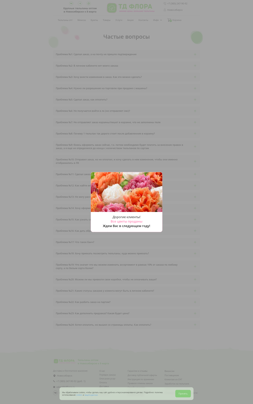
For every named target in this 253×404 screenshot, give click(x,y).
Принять (183, 393)
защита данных (91, 395)
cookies (79, 395)
